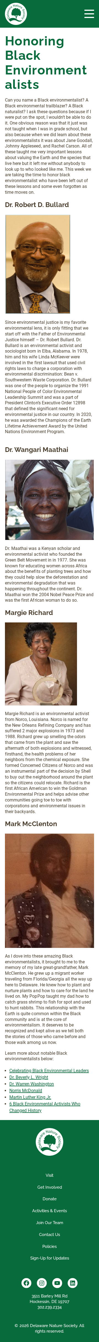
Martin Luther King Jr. (30, 1097)
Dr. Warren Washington (31, 1084)
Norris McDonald (25, 1090)
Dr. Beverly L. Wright (28, 1077)
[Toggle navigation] (89, 14)
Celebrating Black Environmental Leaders (49, 1070)
